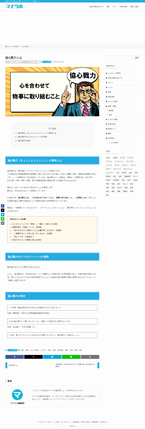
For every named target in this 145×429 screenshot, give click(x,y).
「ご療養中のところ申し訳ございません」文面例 (32, 233)
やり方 (122, 158)
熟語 (66, 350)
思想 (76, 350)
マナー (110, 82)
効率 (120, 176)
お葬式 (115, 158)
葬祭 (113, 191)
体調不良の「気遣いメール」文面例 (26, 227)
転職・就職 (112, 106)
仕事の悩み (112, 124)
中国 (71, 350)
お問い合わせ (85, 422)
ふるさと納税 (112, 119)
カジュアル (130, 161)
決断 (107, 187)
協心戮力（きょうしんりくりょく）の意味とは (37, 133)
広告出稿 (76, 422)
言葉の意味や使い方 (115, 78)
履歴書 (111, 110)
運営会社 (95, 422)
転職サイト (112, 129)
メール (110, 87)
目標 (125, 187)
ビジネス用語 (34, 350)
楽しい (125, 184)
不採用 (124, 173)
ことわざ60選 (47, 62)
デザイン (125, 165)
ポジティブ (117, 169)
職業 (109, 133)
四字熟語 (60, 350)
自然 (107, 191)
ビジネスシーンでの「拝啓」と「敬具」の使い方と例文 (35, 224)
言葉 (22, 350)
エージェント (119, 161)
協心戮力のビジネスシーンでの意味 (32, 137)
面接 (110, 115)
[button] (14, 357)
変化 (123, 180)
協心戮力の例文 (24, 141)
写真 (136, 173)
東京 (118, 184)
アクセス (130, 158)
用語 (49, 350)
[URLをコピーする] (90, 357)
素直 (131, 187)
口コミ (135, 176)
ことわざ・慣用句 (114, 73)
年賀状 (135, 180)
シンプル (109, 165)
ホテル (108, 169)
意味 (54, 350)
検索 (136, 58)
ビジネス (43, 350)
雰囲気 (125, 191)
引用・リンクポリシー (63, 422)
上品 (117, 173)
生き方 (119, 187)
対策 (128, 180)
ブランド (133, 165)
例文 (80, 350)
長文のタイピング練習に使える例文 (26, 240)
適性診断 (111, 97)
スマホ (117, 165)
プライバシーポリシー (46, 422)
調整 (118, 191)
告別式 (108, 180)
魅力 (107, 195)
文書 (109, 92)
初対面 (108, 176)
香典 (131, 191)
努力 (114, 176)
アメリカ (109, 161)
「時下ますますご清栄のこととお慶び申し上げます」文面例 (36, 230)
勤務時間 (127, 176)
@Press (103, 422)
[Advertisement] (72, 27)
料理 (107, 184)
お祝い (108, 158)
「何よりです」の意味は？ (23, 237)
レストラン (109, 173)
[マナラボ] (14, 6)
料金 (113, 184)
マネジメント (127, 169)
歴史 (131, 184)
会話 (130, 173)
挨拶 (27, 350)
